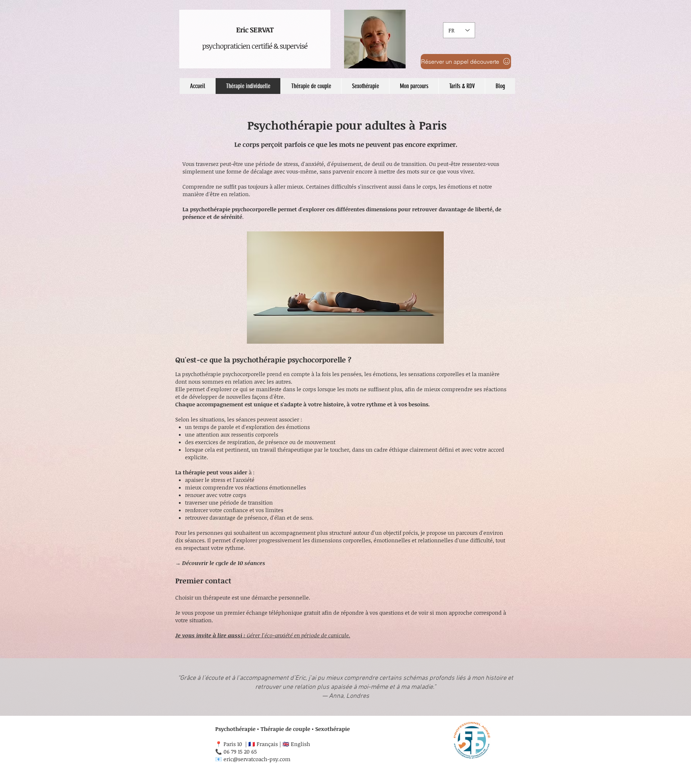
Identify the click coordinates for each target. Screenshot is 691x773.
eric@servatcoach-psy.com (256, 759)
